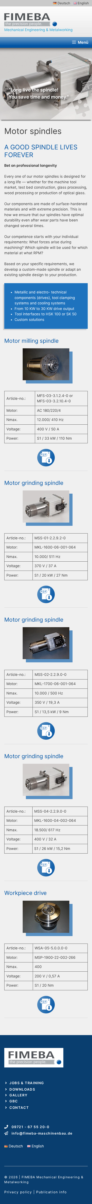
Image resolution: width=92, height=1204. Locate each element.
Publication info (51, 1192)
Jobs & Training (26, 1083)
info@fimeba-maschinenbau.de (42, 1133)
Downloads (22, 1089)
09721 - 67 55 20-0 (31, 1127)
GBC (13, 1101)
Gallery (18, 1095)
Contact (19, 1107)
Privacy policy (18, 1192)
